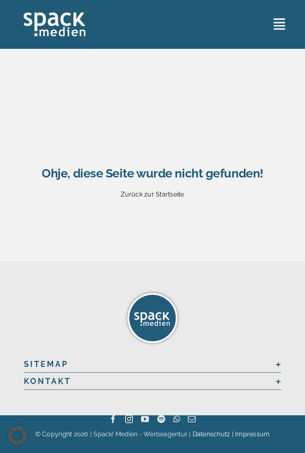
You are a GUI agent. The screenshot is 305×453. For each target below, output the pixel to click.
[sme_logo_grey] (54, 15)
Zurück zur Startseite (152, 194)
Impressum (252, 434)
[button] (152, 364)
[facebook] (113, 419)
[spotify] (161, 419)
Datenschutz (211, 434)
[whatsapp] (176, 419)
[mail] (192, 419)
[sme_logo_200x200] (152, 291)
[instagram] (129, 419)
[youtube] (145, 419)
